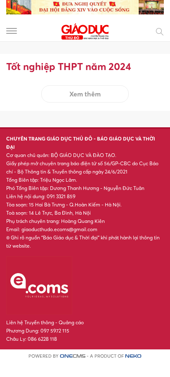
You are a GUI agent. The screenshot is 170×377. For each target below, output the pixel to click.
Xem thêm (85, 94)
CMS (72, 356)
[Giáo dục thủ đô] (85, 30)
